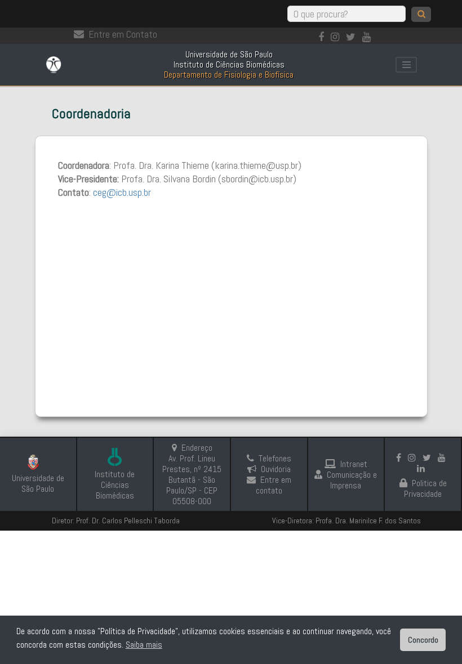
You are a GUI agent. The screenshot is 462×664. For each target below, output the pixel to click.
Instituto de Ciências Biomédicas (115, 484)
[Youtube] (368, 36)
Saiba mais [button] (144, 644)
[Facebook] (323, 36)
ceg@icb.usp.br (122, 192)
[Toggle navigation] (406, 65)
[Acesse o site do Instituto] (115, 458)
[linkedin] (423, 468)
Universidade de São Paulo (38, 483)
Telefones (275, 458)
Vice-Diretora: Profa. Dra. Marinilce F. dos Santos (346, 520)
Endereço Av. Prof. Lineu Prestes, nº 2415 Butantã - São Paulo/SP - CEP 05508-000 (191, 474)
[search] (421, 14)
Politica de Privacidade (425, 488)
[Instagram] (337, 36)
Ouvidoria (276, 469)
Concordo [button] (423, 640)
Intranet (353, 464)
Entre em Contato (122, 34)
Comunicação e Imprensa (352, 480)
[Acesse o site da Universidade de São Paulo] (38, 464)
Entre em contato (273, 485)
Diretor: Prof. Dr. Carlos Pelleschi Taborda (116, 520)
